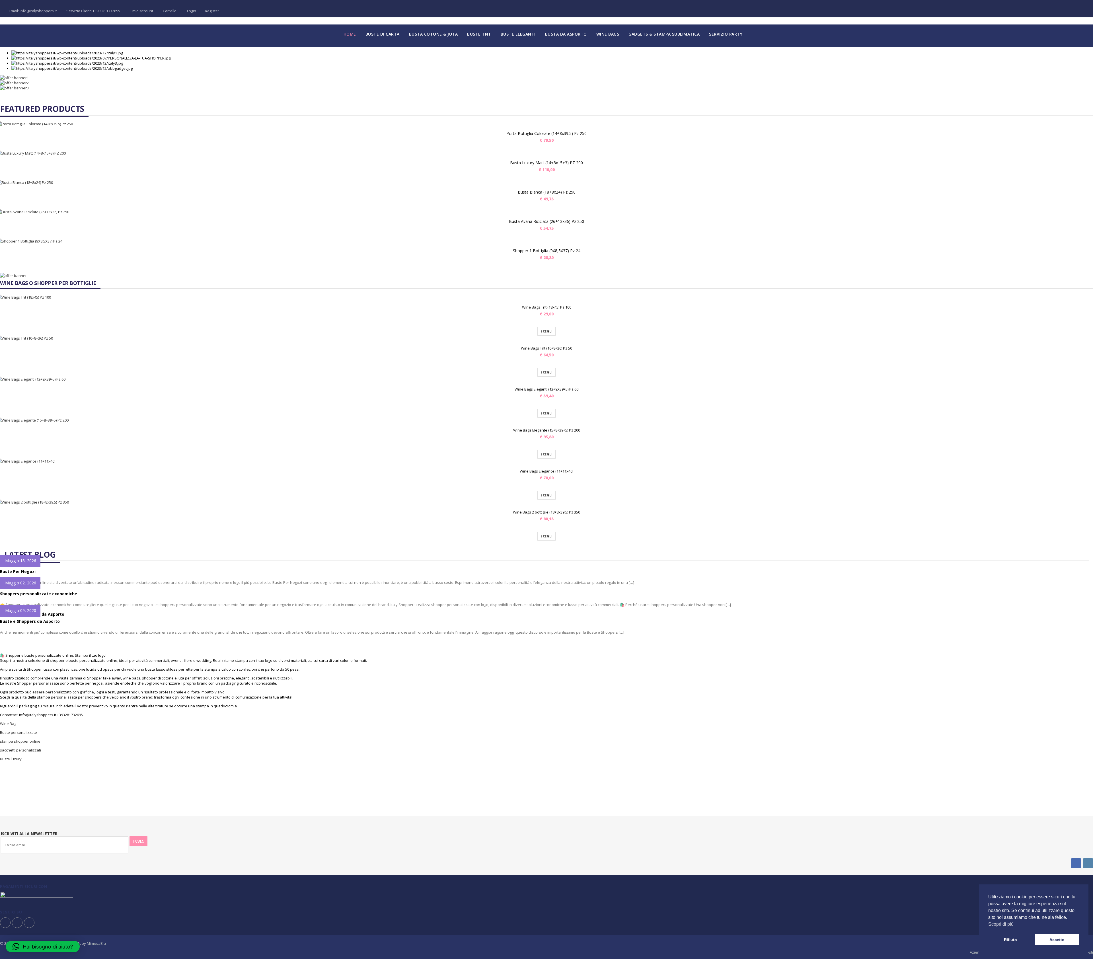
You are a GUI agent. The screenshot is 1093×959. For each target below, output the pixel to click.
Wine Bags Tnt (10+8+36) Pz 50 (546, 348)
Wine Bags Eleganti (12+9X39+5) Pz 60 (546, 389)
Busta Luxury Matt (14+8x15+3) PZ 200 (546, 162)
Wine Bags (607, 34)
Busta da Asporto (566, 34)
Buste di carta (382, 34)
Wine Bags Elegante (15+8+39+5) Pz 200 (546, 430)
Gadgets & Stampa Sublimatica (664, 34)
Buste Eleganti (518, 34)
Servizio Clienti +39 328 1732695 (93, 10)
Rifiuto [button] (1010, 939)
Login (191, 10)
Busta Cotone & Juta (433, 34)
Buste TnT (479, 34)
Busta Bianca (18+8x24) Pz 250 (547, 192)
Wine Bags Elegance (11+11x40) (546, 471)
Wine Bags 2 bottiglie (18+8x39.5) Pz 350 (546, 512)
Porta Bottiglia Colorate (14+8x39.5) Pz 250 (546, 133)
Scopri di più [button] (1001, 924)
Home (350, 34)
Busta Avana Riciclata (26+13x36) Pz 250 (546, 221)
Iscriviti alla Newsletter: (30, 833)
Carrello (169, 10)
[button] (43, 946)
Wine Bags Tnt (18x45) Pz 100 (546, 307)
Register (212, 10)
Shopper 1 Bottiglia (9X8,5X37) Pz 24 (546, 250)
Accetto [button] (1057, 939)
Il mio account (141, 10)
